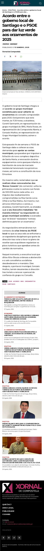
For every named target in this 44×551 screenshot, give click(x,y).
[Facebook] (4, 56)
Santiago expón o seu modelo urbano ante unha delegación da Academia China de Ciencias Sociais (21, 317)
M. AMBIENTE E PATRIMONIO (14, 297)
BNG (22, 281)
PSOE (4, 284)
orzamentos (30, 281)
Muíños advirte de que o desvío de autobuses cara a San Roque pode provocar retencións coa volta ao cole (21, 460)
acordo (16, 281)
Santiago (11, 284)
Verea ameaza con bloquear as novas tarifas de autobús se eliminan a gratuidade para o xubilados (21, 350)
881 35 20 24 (9, 522)
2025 (10, 281)
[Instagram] (9, 538)
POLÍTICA (12, 10)
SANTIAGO (13, 44)
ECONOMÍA (8, 313)
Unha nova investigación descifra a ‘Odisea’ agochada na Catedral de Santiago (20, 333)
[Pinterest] (15, 56)
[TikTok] (14, 538)
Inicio (4, 10)
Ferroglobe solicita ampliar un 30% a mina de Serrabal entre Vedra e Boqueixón (21, 300)
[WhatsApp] (21, 56)
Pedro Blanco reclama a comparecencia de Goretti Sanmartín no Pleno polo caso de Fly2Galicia (21, 425)
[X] (10, 56)
